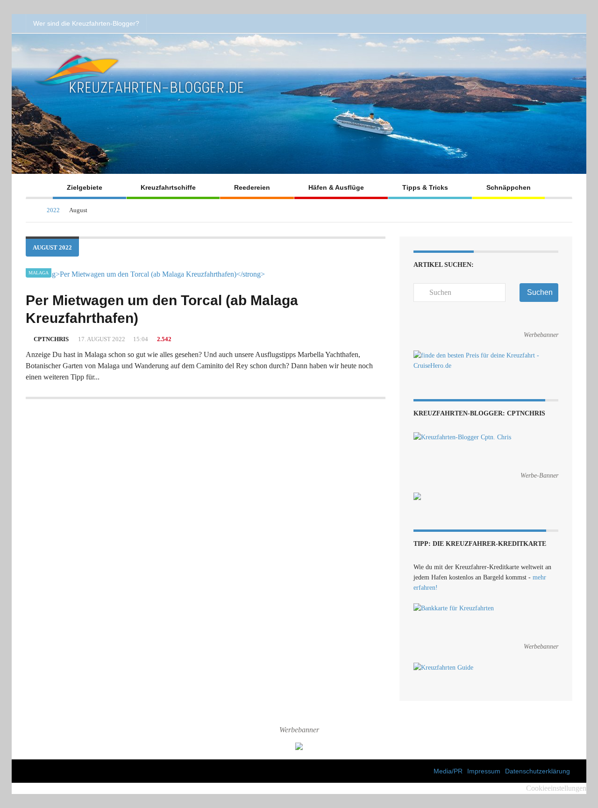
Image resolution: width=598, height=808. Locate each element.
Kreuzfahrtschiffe (168, 187)
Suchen (540, 292)
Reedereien (252, 187)
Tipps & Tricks (425, 187)
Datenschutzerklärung (537, 771)
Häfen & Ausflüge (336, 187)
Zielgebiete (84, 187)
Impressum (483, 771)
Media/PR (448, 771)
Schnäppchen (508, 187)
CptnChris (51, 339)
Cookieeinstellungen (556, 788)
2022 (53, 210)
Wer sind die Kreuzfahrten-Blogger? (86, 23)
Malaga (38, 272)
